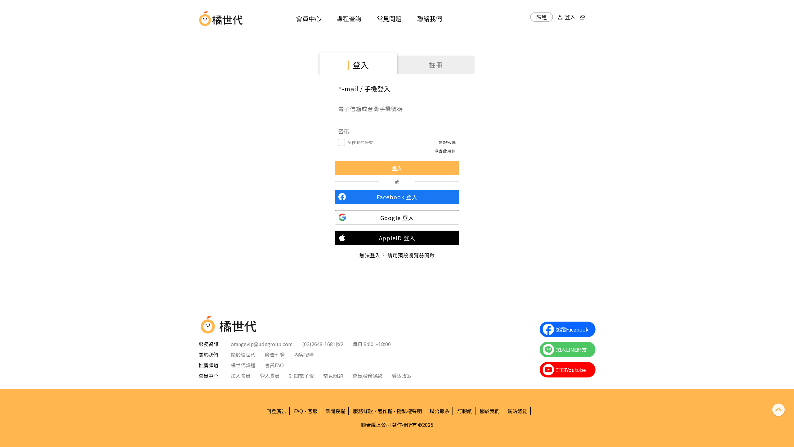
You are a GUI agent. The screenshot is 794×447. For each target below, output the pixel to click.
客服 (313, 411)
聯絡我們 (429, 18)
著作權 (384, 411)
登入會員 (270, 375)
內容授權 (304, 354)
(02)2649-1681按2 (322, 344)
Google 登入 (397, 218)
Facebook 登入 (397, 197)
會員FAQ (274, 365)
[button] (565, 19)
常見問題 (389, 18)
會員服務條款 (367, 375)
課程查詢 (349, 18)
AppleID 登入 (397, 238)
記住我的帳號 (360, 142)
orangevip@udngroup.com (262, 344)
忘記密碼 (447, 142)
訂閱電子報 (301, 375)
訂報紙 (464, 411)
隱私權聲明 (409, 411)
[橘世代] (227, 18)
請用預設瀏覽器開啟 (411, 255)
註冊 (436, 65)
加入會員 (241, 375)
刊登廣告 (276, 411)
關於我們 (490, 411)
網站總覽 (517, 411)
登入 (360, 64)
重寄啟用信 (445, 151)
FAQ (298, 411)
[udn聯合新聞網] (205, 18)
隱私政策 (401, 375)
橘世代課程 (243, 365)
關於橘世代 (243, 354)
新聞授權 (335, 411)
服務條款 (363, 411)
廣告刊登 (275, 354)
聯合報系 (439, 411)
